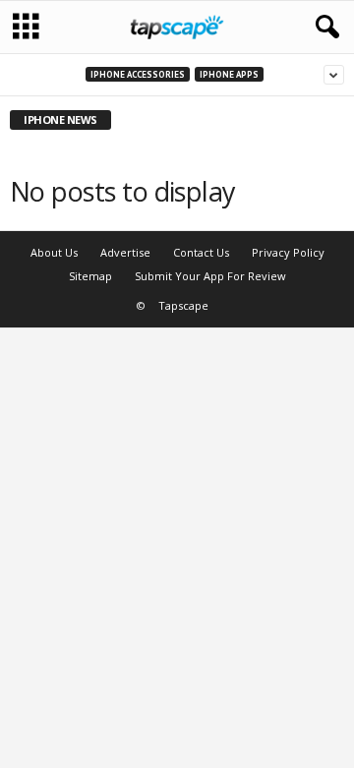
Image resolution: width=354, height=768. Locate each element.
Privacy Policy (288, 252)
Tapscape (183, 305)
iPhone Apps (229, 74)
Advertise (125, 252)
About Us (54, 252)
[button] (323, 27)
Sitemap (90, 275)
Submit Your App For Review (210, 275)
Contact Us (201, 252)
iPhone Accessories (137, 74)
